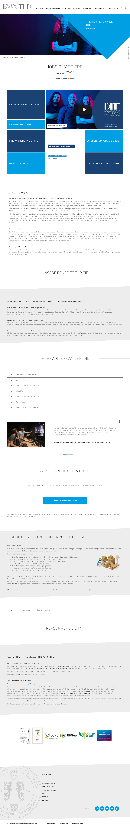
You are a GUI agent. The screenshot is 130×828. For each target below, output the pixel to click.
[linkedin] (107, 808)
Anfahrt (45, 800)
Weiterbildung (87, 8)
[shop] (122, 8)
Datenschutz (63, 824)
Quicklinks (47, 774)
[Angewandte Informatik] (71, 78)
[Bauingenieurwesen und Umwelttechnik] (57, 78)
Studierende (66, 8)
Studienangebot (48, 783)
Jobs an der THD (48, 787)
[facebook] (97, 808)
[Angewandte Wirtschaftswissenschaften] (59, 78)
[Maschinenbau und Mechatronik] (64, 78)
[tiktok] (117, 808)
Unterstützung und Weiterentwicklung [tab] (39, 301)
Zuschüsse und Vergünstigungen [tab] (69, 301)
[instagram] (102, 808)
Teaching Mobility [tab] (13, 657)
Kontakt (45, 797)
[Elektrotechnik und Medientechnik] (61, 78)
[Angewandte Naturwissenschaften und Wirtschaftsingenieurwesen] (66, 78)
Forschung (76, 8)
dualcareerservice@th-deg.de (87, 590)
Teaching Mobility (29, 684)
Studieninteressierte (53, 8)
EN (114, 8)
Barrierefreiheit (77, 824)
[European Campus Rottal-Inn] (73, 78)
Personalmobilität (115, 325)
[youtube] (112, 808)
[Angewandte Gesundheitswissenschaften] (68, 78)
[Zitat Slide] (64, 454)
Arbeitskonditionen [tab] (14, 301)
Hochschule (40, 8)
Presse (44, 793)
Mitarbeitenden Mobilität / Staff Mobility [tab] (39, 657)
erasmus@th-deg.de (38, 674)
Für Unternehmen (49, 790)
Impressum (51, 824)
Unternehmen (99, 8)
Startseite (5, 57)
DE (110, 8)
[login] (118, 8)
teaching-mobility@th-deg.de (104, 698)
